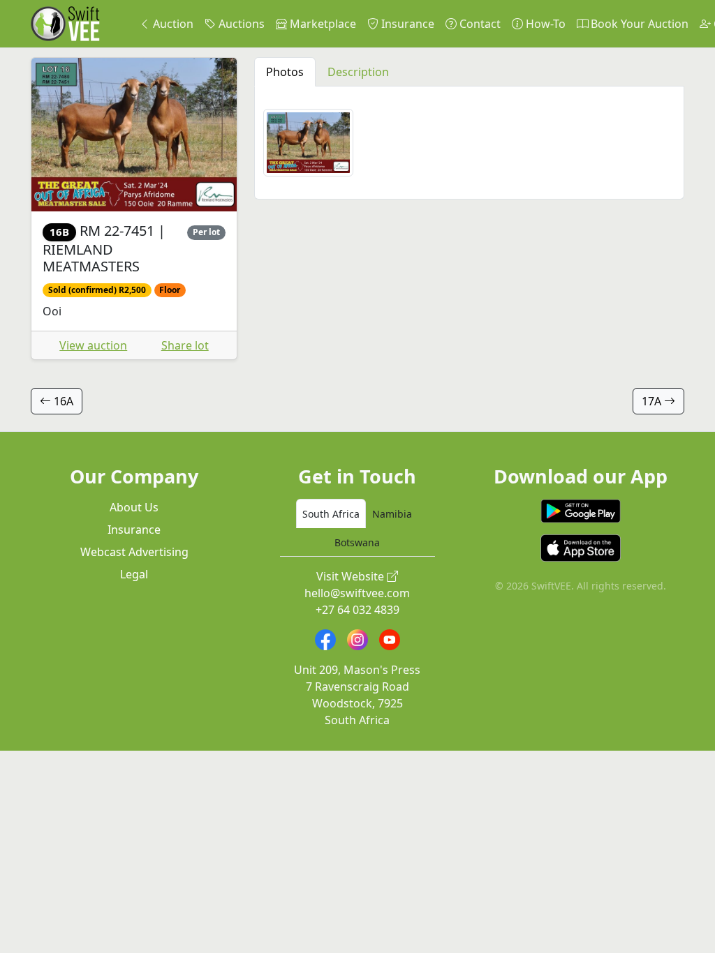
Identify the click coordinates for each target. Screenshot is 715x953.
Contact (479, 23)
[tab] (331, 513)
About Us (134, 507)
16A (62, 401)
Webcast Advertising (134, 552)
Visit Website (351, 576)
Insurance (406, 23)
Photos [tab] (285, 72)
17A (653, 401)
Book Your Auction (638, 23)
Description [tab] (358, 72)
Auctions (240, 23)
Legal (134, 574)
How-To (544, 23)
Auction (171, 23)
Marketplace (321, 23)
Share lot (185, 345)
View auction (93, 345)
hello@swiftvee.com (357, 593)
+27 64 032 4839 (357, 609)
